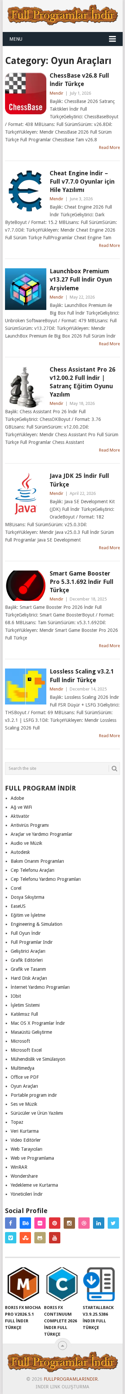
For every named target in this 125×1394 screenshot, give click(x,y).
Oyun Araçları (24, 1086)
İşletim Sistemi (25, 1005)
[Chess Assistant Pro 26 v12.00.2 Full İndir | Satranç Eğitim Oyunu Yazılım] (25, 387)
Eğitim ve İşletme (28, 915)
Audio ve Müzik (26, 843)
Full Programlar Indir (32, 942)
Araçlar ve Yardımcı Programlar (41, 834)
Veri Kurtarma (25, 1131)
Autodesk (20, 852)
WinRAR (19, 1167)
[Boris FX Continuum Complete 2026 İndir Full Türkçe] (62, 1284)
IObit (16, 996)
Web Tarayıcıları (26, 1149)
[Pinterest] (54, 1223)
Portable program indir (34, 1095)
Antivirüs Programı (30, 825)
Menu (15, 39)
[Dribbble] (84, 1223)
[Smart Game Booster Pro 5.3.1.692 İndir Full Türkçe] (25, 586)
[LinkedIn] (98, 1223)
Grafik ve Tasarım (28, 969)
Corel (16, 888)
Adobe (17, 798)
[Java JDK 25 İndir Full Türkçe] (25, 493)
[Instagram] (69, 1223)
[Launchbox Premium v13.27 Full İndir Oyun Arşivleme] (25, 289)
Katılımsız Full (24, 1014)
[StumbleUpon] (25, 1237)
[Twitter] (113, 1223)
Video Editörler (26, 1140)
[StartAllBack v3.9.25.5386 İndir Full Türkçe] (101, 1284)
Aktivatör (20, 816)
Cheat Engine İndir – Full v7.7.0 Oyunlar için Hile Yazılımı (82, 181)
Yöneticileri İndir (27, 1194)
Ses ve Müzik (24, 1104)
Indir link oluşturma (62, 1386)
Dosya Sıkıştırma (27, 897)
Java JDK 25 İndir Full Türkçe (79, 480)
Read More (109, 147)
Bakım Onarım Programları (37, 861)
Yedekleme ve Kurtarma (34, 1185)
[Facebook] (10, 1223)
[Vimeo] (10, 1237)
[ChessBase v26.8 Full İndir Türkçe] (25, 93)
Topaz (17, 1122)
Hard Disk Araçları (29, 978)
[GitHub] (40, 1237)
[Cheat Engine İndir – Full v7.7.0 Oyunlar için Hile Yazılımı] (25, 191)
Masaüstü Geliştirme (31, 1032)
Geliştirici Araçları (28, 951)
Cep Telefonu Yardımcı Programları (46, 879)
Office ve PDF (25, 1077)
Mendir (56, 93)
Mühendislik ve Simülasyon (38, 1059)
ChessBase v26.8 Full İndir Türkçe (79, 79)
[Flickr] (40, 1223)
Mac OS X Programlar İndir (38, 1023)
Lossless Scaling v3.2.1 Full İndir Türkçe (82, 675)
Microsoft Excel (26, 1050)
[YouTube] (54, 1237)
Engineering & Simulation (36, 924)
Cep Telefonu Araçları (32, 870)
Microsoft (20, 1041)
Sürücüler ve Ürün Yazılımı (37, 1113)
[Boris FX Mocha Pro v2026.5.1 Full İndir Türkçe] (23, 1284)
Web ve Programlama (32, 1158)
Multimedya (22, 1068)
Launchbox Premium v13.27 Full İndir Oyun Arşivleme (81, 279)
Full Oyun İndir (26, 933)
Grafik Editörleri (27, 960)
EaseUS (18, 906)
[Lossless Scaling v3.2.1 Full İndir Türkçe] (25, 686)
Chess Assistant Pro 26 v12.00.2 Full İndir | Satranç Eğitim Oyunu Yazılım (82, 382)
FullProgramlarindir (71, 1379)
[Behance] (25, 1223)
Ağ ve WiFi (21, 807)
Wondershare (24, 1176)
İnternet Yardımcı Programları (40, 987)
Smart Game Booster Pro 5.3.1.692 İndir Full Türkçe (81, 582)
